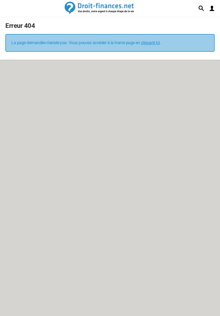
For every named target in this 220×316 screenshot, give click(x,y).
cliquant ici (150, 42)
